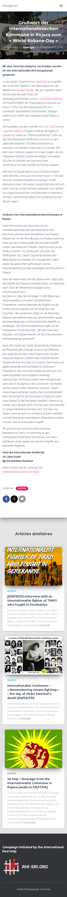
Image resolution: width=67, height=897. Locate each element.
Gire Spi (29, 90)
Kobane (14, 90)
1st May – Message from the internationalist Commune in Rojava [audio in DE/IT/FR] (29, 783)
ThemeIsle (45, 889)
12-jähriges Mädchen (50, 98)
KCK (45, 126)
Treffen (14, 107)
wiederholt (41, 81)
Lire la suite (44, 625)
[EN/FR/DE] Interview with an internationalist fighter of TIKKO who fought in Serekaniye (32, 600)
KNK (51, 126)
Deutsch (22, 488)
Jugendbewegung (12, 130)
